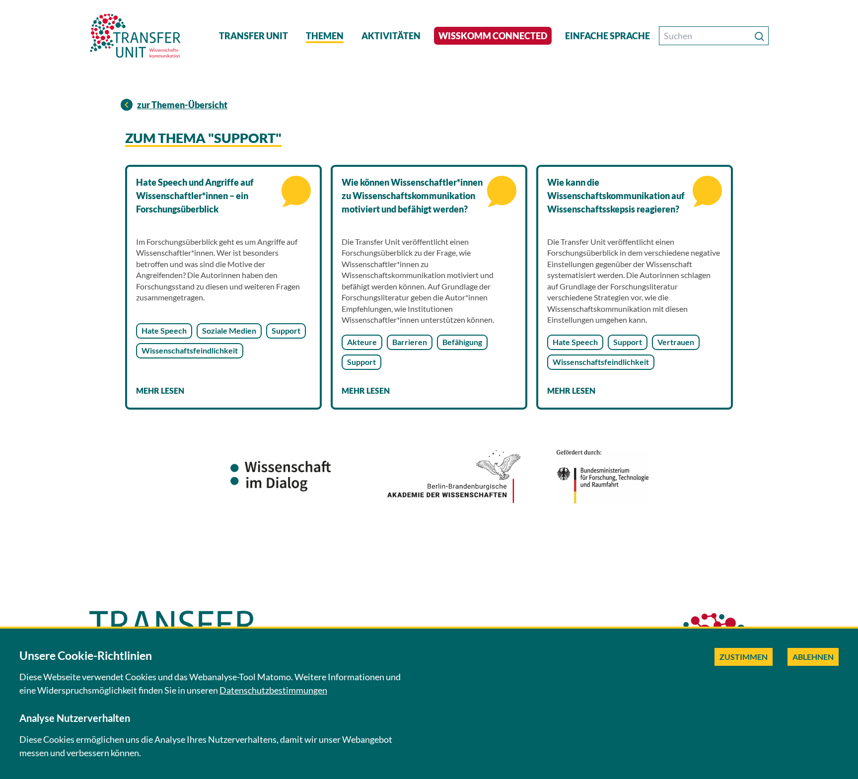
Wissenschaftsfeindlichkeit (190, 350)
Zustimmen (743, 656)
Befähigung (462, 342)
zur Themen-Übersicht (182, 104)
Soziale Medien (229, 330)
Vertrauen (675, 342)
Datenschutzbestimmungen (273, 690)
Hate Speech (164, 330)
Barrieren (409, 342)
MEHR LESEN (160, 390)
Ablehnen (813, 656)
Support (286, 330)
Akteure (362, 342)
